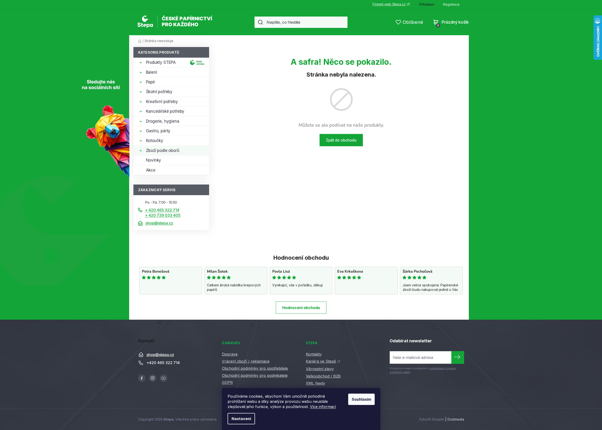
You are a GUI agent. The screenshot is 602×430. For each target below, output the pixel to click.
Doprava (229, 354)
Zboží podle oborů (162, 150)
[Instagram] (152, 378)
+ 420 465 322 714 (162, 210)
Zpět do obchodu (341, 140)
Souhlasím (361, 399)
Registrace (451, 4)
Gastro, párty (158, 131)
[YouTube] (163, 378)
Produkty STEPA (161, 62)
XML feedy (315, 383)
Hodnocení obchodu (301, 307)
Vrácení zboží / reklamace (245, 361)
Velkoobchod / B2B (323, 376)
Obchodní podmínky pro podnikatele (255, 375)
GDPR (227, 382)
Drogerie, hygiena (162, 121)
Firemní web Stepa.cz (389, 4)
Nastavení (241, 418)
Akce (150, 170)
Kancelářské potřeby (165, 111)
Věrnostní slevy (320, 368)
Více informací (323, 406)
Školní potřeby (159, 91)
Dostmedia (456, 419)
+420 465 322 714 (163, 362)
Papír (150, 82)
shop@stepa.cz (159, 223)
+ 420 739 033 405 (162, 215)
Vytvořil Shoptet (431, 419)
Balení (151, 72)
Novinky (153, 160)
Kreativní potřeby (162, 101)
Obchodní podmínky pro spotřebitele (255, 368)
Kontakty (314, 354)
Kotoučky (154, 140)
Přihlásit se (457, 357)
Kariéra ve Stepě (321, 361)
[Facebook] (141, 378)
